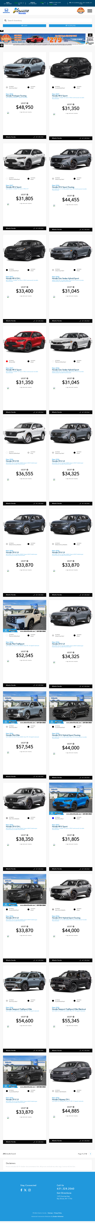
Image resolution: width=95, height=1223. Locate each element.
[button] (44, 67)
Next (1, 45)
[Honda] (6, 11)
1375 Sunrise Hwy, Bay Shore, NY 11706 (81, 3)
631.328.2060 (8, 3)
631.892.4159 (55, 2)
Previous (1, 30)
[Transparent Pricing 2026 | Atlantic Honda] (47, 39)
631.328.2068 (32, 3)
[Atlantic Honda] (21, 10)
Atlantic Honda (11, 137)
